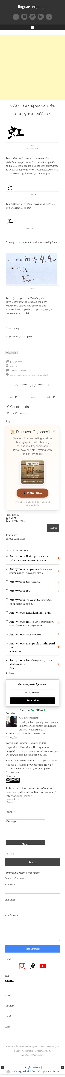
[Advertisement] (32, 67)
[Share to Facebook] (16, 352)
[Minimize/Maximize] (62, 1067)
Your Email (10, 900)
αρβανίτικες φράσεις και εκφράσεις (26, 742)
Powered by (25, 710)
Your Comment (11, 915)
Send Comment (33, 949)
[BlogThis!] (10, 352)
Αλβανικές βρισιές (29, 717)
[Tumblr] (49, 16)
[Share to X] (13, 352)
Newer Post (13, 397)
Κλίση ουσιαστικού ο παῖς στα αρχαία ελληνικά (32, 760)
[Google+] (25, 16)
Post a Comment (17, 413)
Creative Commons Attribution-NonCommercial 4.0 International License (32, 792)
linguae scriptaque (32, 7)
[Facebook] (17, 16)
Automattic (28, 1051)
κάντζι (45, 375)
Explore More (32, 1067)
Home (33, 397)
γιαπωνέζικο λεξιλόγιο (32, 375)
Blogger (55, 1046)
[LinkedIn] (42, 16)
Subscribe (32, 700)
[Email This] (7, 352)
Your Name (10, 884)
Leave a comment (18, 370)
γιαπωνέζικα (15, 375)
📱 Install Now (32, 493)
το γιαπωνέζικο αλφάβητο (20, 336)
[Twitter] (33, 16)
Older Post (52, 397)
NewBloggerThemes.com (32, 1055)
